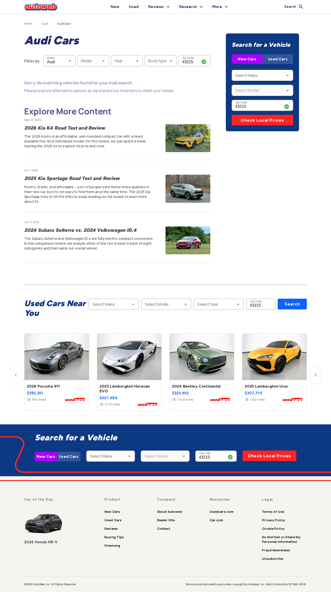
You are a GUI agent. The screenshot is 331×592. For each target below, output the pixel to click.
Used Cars (277, 59)
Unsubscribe (272, 558)
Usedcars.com (222, 511)
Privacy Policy (273, 520)
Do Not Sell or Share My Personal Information (281, 539)
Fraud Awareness (276, 550)
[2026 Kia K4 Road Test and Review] (188, 138)
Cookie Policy (273, 528)
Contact (163, 528)
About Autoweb (169, 511)
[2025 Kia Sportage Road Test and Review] (188, 189)
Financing (112, 545)
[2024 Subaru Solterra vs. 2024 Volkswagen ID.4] (188, 240)
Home (28, 24)
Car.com (216, 520)
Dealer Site (166, 520)
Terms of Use (273, 511)
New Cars (247, 59)
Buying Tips (114, 537)
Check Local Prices (262, 120)
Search (292, 304)
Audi (45, 24)
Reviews (111, 528)
